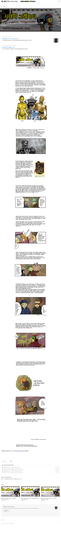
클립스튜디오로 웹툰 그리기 (9, 47)
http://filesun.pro (6, 36)
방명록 (4, 6)
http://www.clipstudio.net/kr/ (8, 45)
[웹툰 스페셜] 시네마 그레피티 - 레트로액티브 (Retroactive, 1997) (11, 468)
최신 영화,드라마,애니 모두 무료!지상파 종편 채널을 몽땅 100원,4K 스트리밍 (17, 40)
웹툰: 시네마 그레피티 (5, 465)
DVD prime (3, 525)
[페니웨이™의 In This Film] (19, 1)
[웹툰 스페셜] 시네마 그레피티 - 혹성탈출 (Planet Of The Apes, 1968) (12, 469)
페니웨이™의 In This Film (8, 506)
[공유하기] (5, 461)
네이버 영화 (3, 523)
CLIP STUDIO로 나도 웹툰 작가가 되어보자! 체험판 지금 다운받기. (15, 48)
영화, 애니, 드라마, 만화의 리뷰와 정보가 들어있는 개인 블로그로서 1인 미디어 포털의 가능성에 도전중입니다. (21, 508)
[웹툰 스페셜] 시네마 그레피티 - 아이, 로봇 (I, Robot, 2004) (10, 467)
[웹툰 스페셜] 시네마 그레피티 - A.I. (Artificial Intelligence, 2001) (11, 471)
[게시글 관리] (7, 461)
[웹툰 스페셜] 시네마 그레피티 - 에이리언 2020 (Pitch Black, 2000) (12, 472)
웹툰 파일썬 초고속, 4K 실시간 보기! (10, 38)
